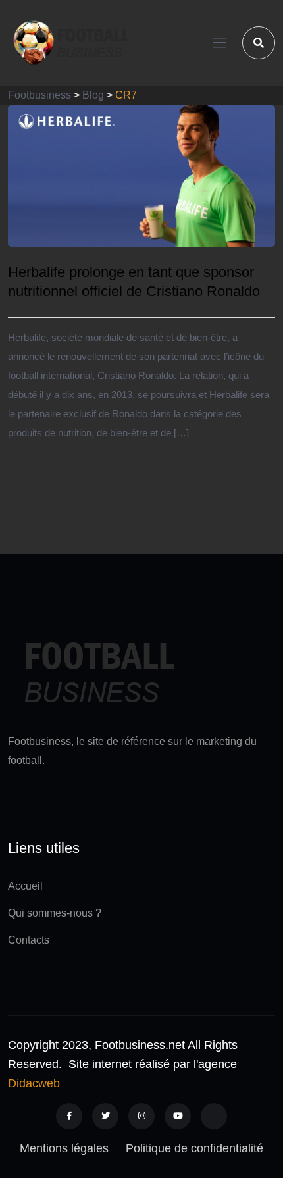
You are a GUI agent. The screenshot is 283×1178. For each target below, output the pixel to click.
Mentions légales (64, 1148)
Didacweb (34, 1083)
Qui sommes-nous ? (54, 913)
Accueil (25, 886)
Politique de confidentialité (194, 1148)
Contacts (28, 940)
